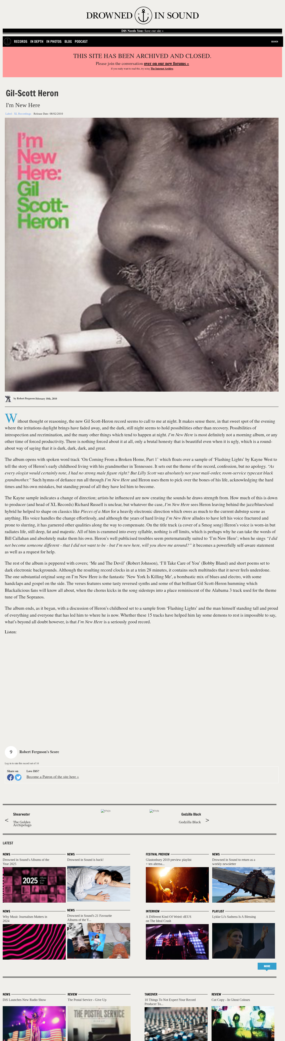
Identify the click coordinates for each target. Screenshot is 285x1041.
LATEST (8, 843)
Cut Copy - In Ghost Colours (231, 1000)
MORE (267, 966)
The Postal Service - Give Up (87, 1000)
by (24, 398)
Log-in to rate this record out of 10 (22, 763)
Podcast (81, 41)
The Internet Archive (162, 68)
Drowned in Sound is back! (85, 859)
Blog (68, 41)
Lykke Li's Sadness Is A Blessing (234, 916)
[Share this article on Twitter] (18, 777)
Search (274, 41)
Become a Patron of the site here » (52, 776)
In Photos (54, 41)
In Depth (36, 41)
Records (20, 41)
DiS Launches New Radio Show (24, 1000)
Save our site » (142, 31)
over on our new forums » (166, 63)
